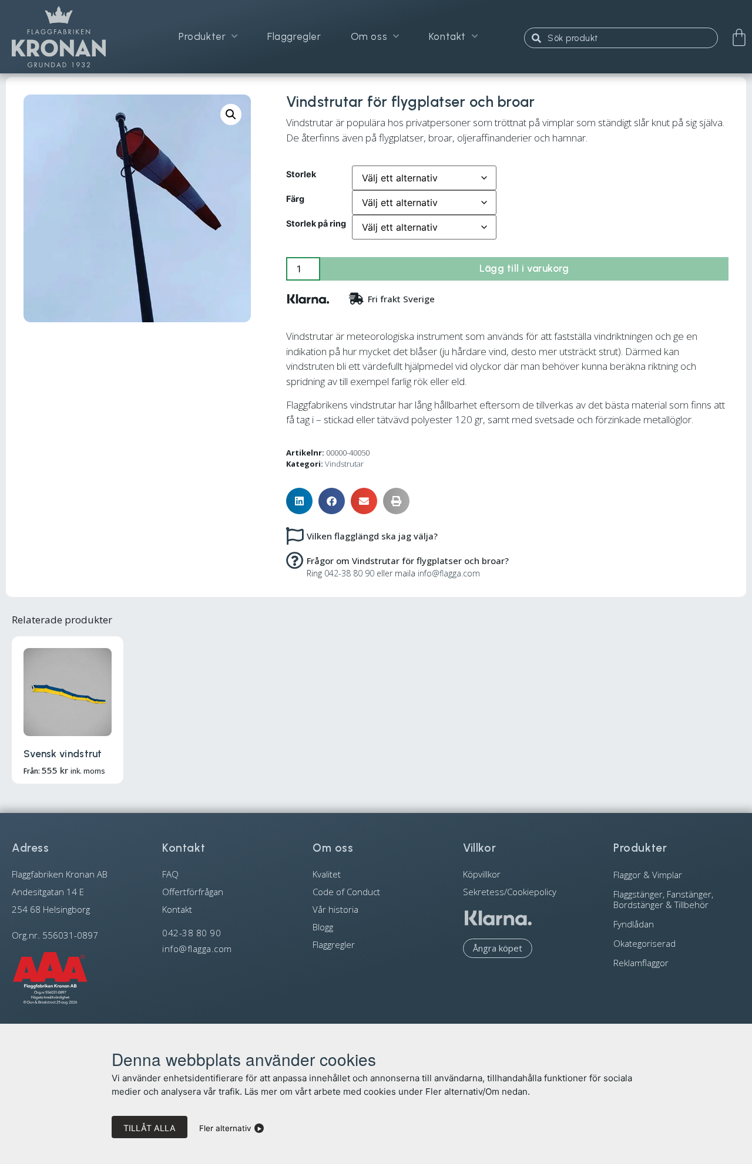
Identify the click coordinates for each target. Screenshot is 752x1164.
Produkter (202, 36)
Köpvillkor (482, 874)
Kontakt (447, 36)
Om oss (369, 36)
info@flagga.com (449, 573)
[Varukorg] (739, 37)
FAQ (170, 874)
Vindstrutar (344, 463)
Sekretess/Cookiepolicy (509, 892)
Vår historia (335, 909)
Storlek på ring (316, 224)
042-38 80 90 (349, 573)
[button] (230, 114)
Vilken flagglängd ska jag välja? (372, 536)
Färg (295, 199)
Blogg (323, 927)
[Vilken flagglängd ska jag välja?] (295, 535)
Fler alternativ (225, 1128)
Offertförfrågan (192, 892)
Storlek (301, 174)
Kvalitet (327, 874)
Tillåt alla (149, 1128)
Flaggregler (294, 36)
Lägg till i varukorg (524, 268)
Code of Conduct (346, 892)
